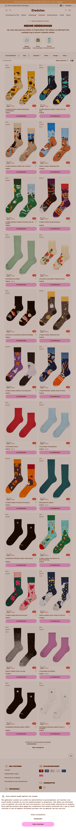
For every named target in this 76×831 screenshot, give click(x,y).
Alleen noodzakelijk (38, 814)
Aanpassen (38, 819)
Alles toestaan (38, 824)
